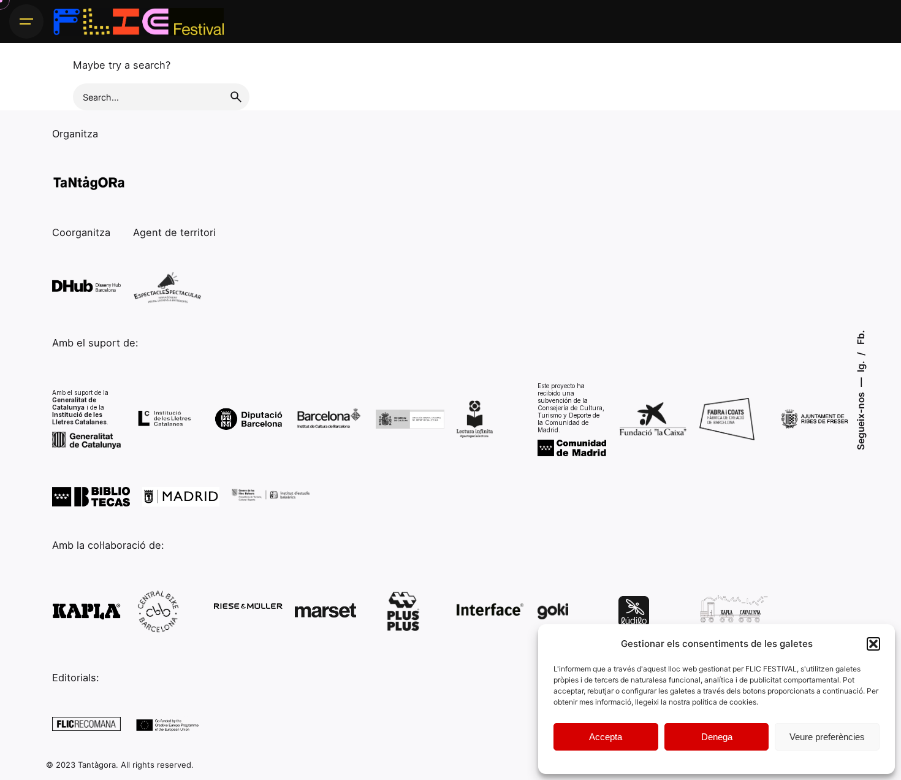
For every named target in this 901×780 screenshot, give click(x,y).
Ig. (860, 365)
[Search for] (161, 96)
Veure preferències (827, 737)
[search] (235, 96)
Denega (716, 737)
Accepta (605, 737)
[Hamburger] (26, 21)
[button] (873, 644)
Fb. (860, 337)
